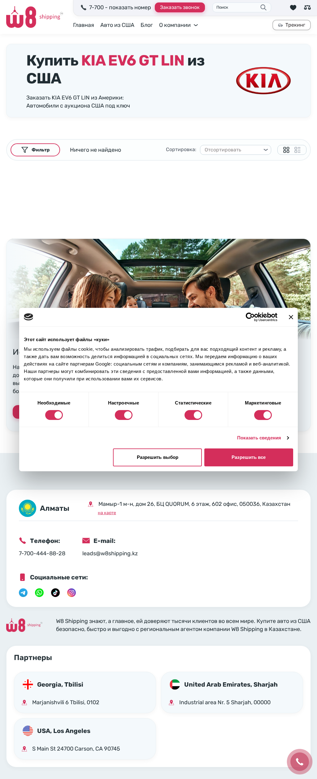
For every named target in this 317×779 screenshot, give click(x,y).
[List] (297, 150)
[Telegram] (23, 592)
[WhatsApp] (39, 592)
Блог (147, 25)
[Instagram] (71, 592)
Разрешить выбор (158, 457)
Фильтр (41, 150)
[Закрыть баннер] (291, 317)
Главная (83, 25)
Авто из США (117, 25)
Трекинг (295, 25)
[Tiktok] (55, 592)
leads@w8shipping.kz (110, 553)
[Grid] (286, 150)
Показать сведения (259, 437)
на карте (107, 512)
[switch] (123, 415)
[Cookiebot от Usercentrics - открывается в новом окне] (250, 317)
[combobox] (233, 150)
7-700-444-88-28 (42, 553)
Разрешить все (249, 457)
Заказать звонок (180, 7)
